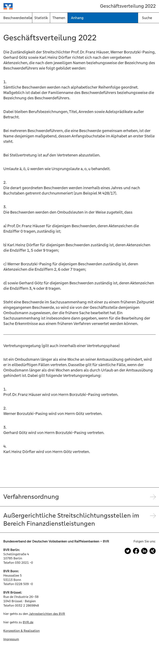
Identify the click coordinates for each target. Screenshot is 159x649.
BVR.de (28, 622)
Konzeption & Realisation (21, 631)
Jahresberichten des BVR (47, 614)
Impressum (11, 639)
